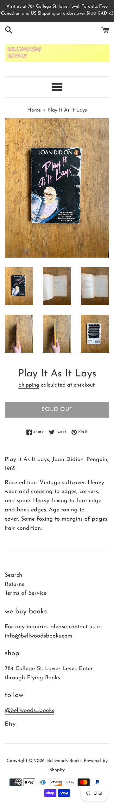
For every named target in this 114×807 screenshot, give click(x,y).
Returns (14, 584)
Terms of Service (26, 593)
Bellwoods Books (64, 761)
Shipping (28, 385)
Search (13, 575)
